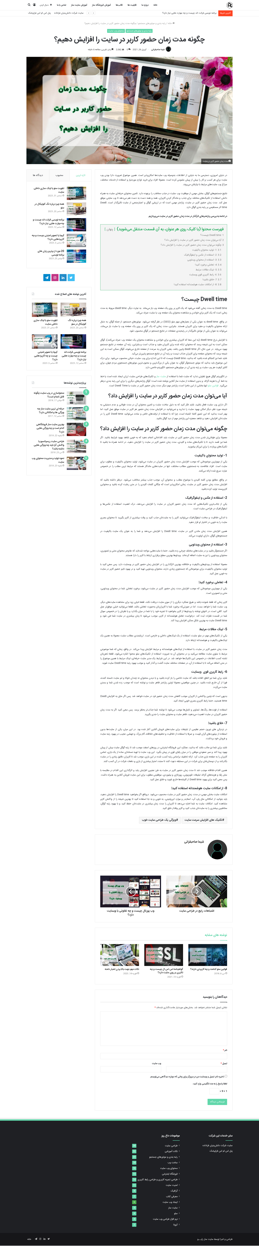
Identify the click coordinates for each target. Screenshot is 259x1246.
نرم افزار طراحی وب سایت (165, 1219)
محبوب (59, 175)
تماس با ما (61, 5)
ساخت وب (173, 1163)
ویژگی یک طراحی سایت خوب (159, 820)
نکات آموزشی (171, 1151)
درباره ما (145, 5)
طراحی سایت (171, 1146)
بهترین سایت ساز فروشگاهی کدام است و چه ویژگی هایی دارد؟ (50, 428)
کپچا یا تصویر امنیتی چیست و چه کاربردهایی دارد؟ (193, 13)
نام (225, 1050)
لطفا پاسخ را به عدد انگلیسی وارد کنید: (210, 1084)
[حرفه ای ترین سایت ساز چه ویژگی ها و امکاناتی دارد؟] (76, 413)
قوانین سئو (213, 386)
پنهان (110, 229)
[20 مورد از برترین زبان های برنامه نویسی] (76, 256)
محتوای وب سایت (116, 31)
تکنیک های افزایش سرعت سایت (203, 820)
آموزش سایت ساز (79, 5)
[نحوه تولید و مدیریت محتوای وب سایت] (76, 463)
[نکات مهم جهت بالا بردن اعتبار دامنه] (119, 955)
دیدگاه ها (38, 175)
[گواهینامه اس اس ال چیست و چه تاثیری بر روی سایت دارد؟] (163, 955)
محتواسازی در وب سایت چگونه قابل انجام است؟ (49, 395)
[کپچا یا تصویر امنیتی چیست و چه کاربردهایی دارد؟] (76, 240)
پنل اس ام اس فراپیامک (39, 13)
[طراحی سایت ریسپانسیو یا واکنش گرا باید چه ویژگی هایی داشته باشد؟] (76, 446)
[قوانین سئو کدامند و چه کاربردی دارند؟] (207, 955)
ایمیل (224, 1063)
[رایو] (230, 5)
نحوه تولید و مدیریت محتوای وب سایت (48, 460)
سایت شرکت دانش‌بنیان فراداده (69, 13)
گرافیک (174, 1191)
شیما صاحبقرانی (158, 49)
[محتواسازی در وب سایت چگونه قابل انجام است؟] (76, 398)
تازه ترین (80, 175)
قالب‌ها (119, 5)
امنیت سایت (172, 1185)
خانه (155, 5)
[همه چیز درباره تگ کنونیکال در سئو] (76, 209)
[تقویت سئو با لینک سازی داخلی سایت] (76, 193)
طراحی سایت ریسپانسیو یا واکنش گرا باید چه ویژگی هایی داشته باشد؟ (49, 445)
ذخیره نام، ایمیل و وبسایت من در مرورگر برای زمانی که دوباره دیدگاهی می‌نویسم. (187, 1077)
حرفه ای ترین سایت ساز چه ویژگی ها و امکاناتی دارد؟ (50, 411)
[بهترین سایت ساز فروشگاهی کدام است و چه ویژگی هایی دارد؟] (76, 429)
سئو (176, 1213)
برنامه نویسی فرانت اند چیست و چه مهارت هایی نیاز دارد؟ (48, 222)
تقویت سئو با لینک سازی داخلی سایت (49, 190)
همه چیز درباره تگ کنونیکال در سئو (49, 206)
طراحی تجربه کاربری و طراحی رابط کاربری (158, 1180)
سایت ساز (161, 376)
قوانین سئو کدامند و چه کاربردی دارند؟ (208, 969)
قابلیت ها (132, 5)
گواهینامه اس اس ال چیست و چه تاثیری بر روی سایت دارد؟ (166, 971)
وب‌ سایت (156, 1063)
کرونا (175, 1225)
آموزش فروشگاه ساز (101, 5)
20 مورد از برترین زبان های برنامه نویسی (51, 253)
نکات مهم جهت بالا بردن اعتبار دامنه (122, 969)
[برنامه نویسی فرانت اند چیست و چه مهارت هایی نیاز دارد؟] (76, 224)
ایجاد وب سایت (170, 1202)
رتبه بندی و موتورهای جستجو (152, 23)
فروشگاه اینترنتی (170, 1174)
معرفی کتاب (172, 1197)
